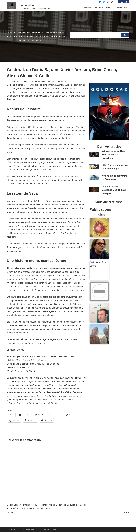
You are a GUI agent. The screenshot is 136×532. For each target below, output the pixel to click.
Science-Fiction (61, 81)
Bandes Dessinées (38, 81)
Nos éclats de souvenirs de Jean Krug (114, 177)
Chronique (50, 81)
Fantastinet (27, 5)
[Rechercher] (125, 35)
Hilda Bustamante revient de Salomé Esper (115, 167)
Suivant (125, 512)
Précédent (11, 512)
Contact (124, 2)
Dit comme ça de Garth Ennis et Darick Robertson (114, 154)
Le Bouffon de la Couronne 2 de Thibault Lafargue (114, 190)
